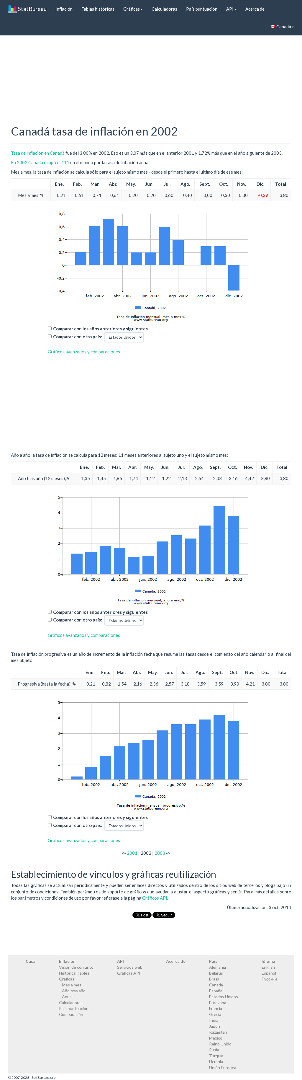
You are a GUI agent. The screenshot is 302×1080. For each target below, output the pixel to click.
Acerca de (255, 9)
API (230, 9)
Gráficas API (128, 972)
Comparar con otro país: (77, 336)
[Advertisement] (151, 69)
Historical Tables (74, 972)
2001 (132, 853)
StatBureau (32, 8)
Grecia (215, 1014)
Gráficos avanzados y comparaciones (84, 351)
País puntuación (201, 9)
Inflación (64, 9)
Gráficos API (154, 897)
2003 (160, 853)
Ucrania (216, 1061)
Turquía (216, 1055)
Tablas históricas (97, 9)
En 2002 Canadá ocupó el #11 (40, 162)
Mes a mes (71, 984)
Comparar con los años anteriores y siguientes (100, 328)
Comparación (71, 1014)
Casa (30, 961)
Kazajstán (218, 1032)
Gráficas (131, 9)
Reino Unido (220, 1043)
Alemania (217, 967)
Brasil (214, 978)
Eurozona (217, 1002)
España (215, 990)
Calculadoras (164, 9)
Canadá (283, 26)
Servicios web (129, 967)
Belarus (216, 972)
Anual (67, 996)
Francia (215, 1008)
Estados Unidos (223, 996)
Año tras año (74, 990)
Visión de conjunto (76, 967)
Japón (214, 1026)
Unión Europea (222, 1067)
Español (269, 972)
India (213, 1020)
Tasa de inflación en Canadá (38, 153)
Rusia (214, 1049)
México (215, 1037)
